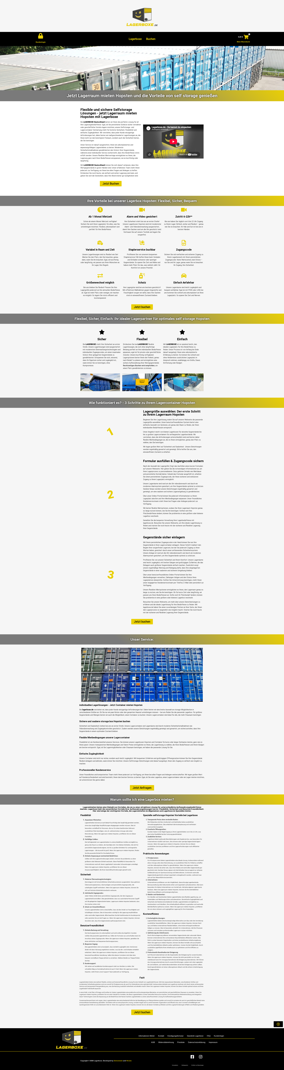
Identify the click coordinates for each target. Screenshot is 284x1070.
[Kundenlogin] (40, 36)
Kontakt (161, 1036)
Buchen (150, 39)
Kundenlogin (41, 42)
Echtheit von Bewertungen (197, 1065)
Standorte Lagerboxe (195, 1036)
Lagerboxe (135, 39)
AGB (153, 1042)
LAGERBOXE (88, 122)
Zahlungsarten (184, 1065)
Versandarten (175, 1065)
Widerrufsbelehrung (166, 1042)
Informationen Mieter (147, 1036)
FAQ (208, 1036)
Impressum (213, 1042)
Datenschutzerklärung (196, 1042)
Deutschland (99, 122)
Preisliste (181, 1042)
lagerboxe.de (87, 710)
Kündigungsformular (175, 1036)
